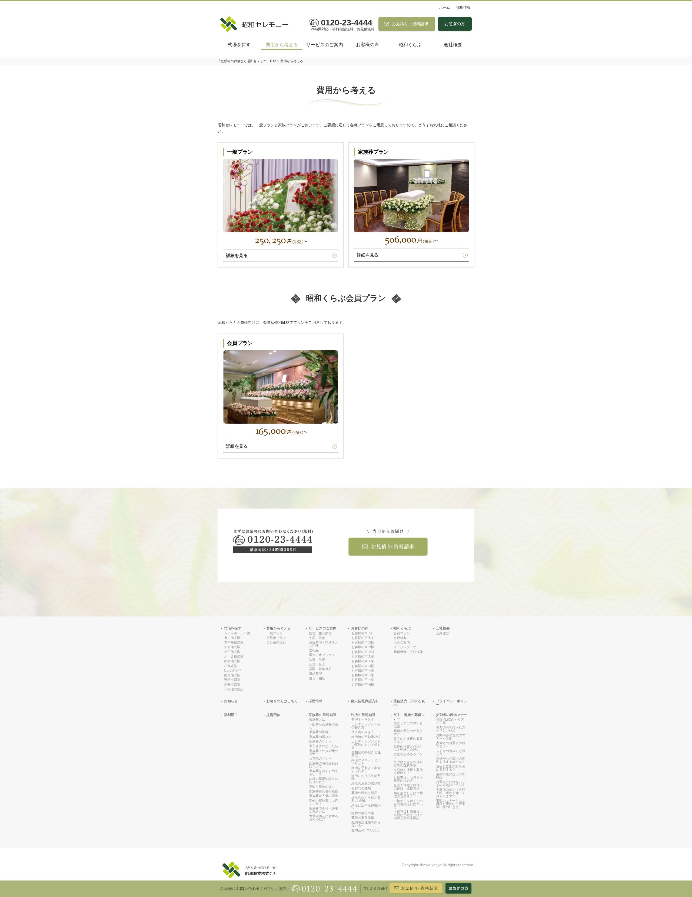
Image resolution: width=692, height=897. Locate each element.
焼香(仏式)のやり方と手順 (450, 721)
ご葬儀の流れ (276, 642)
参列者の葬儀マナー (451, 715)
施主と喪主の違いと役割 (408, 725)
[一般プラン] (280, 196)
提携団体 (273, 715)
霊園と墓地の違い (322, 786)
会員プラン (402, 633)
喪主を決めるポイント (408, 756)
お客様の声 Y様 (362, 661)
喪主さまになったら (323, 746)
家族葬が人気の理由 (323, 795)
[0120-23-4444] (273, 541)
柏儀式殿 (230, 666)
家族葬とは (317, 719)
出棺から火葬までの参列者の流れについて (408, 804)
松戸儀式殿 (232, 652)
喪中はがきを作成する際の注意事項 (408, 764)
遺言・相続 (317, 678)
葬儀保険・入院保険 (408, 652)
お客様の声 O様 (362, 642)
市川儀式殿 (232, 638)
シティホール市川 (237, 633)
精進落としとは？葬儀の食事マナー (408, 795)
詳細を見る (237, 255)
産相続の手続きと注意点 (366, 754)
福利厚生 (231, 715)
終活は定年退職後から (366, 807)
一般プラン (275, 633)
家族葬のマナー (320, 741)
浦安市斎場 (232, 684)
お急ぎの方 (455, 23)
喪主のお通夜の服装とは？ (408, 740)
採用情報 (463, 7)
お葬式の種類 (361, 788)
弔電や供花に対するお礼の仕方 (323, 818)
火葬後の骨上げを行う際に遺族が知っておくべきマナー (450, 792)
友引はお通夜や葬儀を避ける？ (408, 772)
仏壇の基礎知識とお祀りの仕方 (323, 780)
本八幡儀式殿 (234, 642)
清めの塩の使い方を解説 (450, 776)
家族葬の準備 (318, 732)
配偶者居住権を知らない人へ (366, 824)
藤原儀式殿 (232, 675)
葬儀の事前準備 (362, 817)
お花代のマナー (320, 758)
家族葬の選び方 (320, 737)
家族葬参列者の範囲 (323, 791)
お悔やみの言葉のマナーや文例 (450, 737)
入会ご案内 (402, 642)
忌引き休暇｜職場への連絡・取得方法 (408, 787)
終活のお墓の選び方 (366, 783)
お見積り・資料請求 (410, 23)
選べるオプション (322, 655)
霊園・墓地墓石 (320, 669)
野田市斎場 (232, 679)
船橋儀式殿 (232, 661)
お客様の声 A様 (362, 656)
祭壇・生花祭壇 (320, 633)
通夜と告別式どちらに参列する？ (450, 768)
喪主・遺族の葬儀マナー (409, 716)
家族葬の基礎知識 (322, 715)
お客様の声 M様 (362, 652)
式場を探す (239, 44)
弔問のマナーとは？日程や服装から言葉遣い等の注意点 (450, 804)
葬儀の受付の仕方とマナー (408, 733)
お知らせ (231, 701)
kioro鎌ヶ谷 (232, 670)
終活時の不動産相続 (366, 737)
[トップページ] (256, 24)
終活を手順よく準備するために (366, 770)
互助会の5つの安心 (365, 830)
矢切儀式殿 (232, 647)
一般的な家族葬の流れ (323, 726)
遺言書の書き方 (362, 732)
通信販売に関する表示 (409, 703)
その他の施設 (234, 689)
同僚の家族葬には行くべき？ (323, 802)
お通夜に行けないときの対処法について (450, 784)
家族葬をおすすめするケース (323, 773)
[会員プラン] (280, 387)
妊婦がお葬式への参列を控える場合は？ (450, 760)
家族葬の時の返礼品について (323, 765)
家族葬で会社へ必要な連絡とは (323, 810)
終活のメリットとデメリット (366, 762)
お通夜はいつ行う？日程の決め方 (408, 779)
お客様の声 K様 (362, 670)
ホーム (444, 7)
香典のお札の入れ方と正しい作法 (450, 729)
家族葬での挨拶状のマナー (323, 753)
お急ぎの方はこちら (282, 701)
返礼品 (314, 650)
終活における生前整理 (366, 777)
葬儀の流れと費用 (364, 793)
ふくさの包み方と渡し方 (450, 753)
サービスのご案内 (324, 44)
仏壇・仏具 (317, 664)
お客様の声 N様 (362, 647)
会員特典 (400, 638)
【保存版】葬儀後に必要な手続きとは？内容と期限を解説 (408, 815)
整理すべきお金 (362, 719)
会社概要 (453, 44)
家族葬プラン (276, 638)
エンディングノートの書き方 (366, 726)
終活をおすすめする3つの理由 (366, 799)
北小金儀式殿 (234, 656)
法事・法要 (317, 659)
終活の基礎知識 (363, 715)
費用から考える (282, 44)
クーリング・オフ (407, 647)
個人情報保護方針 (365, 701)
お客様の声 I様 (361, 633)
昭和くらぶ (410, 44)
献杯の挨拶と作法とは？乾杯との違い (408, 748)
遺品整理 (315, 673)
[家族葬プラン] (411, 196)
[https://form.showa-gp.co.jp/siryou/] (388, 542)
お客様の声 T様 (362, 638)
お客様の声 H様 (362, 684)
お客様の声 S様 (362, 675)
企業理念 (442, 633)
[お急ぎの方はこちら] (458, 888)
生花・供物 (317, 638)
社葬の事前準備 (362, 813)
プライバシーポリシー (451, 703)
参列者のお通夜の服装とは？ (450, 745)
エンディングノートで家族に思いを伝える (366, 744)
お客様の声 (367, 44)
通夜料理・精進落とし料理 (323, 644)
